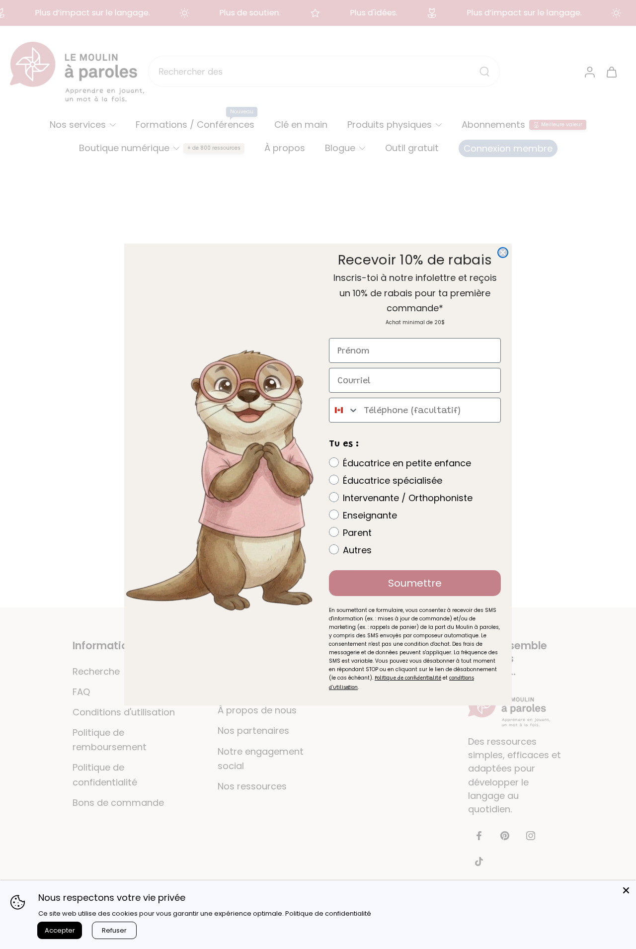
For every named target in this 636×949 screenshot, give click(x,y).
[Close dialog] (503, 253)
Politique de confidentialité (328, 913)
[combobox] (344, 410)
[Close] (626, 890)
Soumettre (415, 583)
